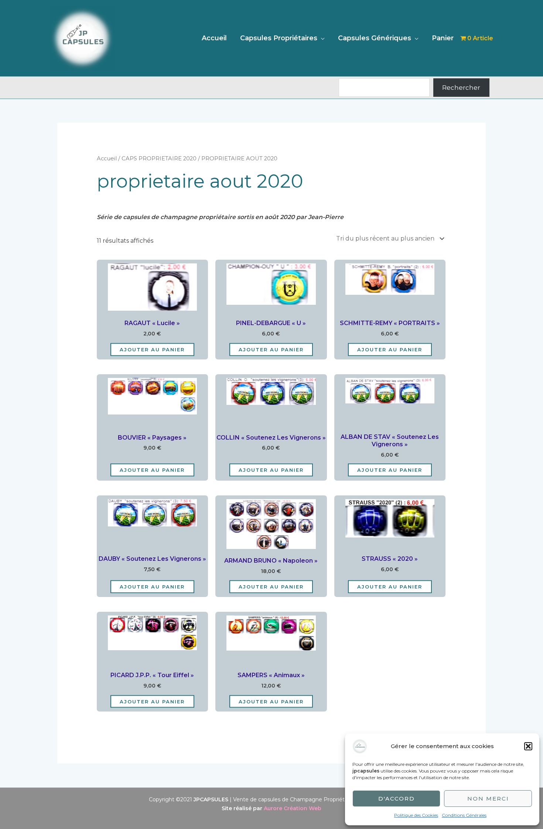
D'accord (396, 798)
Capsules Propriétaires (278, 38)
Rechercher (461, 87)
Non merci (488, 798)
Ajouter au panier (152, 349)
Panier (443, 38)
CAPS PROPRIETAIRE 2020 (159, 158)
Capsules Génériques (374, 38)
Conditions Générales (464, 815)
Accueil (214, 38)
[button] (528, 746)
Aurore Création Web (292, 808)
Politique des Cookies (416, 815)
